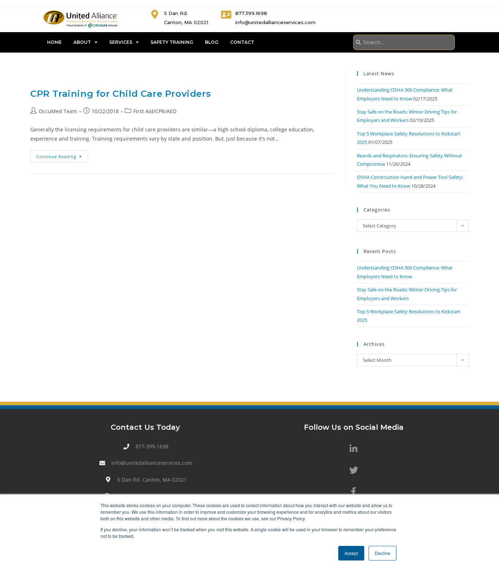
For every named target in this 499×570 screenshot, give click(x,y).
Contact (242, 42)
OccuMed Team (58, 111)
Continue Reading (62, 154)
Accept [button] (351, 553)
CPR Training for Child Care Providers (120, 93)
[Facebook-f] (354, 491)
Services (120, 42)
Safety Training (172, 42)
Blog (211, 42)
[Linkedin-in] (354, 449)
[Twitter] (354, 470)
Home (54, 42)
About (82, 42)
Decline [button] (382, 553)
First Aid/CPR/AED (154, 111)
